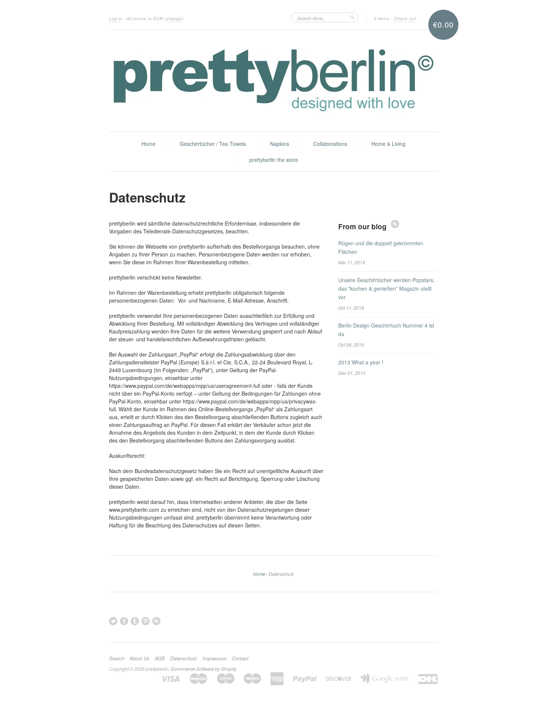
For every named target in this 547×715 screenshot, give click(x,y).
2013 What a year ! (360, 362)
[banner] (273, 81)
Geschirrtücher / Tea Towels (213, 143)
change (174, 18)
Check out (405, 18)
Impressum (214, 658)
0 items (382, 18)
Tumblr (135, 621)
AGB (160, 658)
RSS (395, 224)
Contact (240, 658)
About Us (139, 658)
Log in (115, 18)
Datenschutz (183, 658)
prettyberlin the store (273, 159)
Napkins (279, 143)
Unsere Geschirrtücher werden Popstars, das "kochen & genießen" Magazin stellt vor (386, 288)
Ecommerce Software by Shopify (203, 668)
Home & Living (388, 143)
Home (148, 143)
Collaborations (330, 143)
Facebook (124, 621)
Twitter (113, 621)
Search (116, 658)
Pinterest (145, 621)
